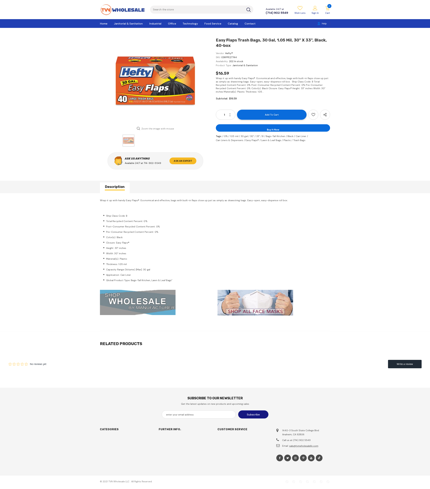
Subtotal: (222, 98)
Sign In (315, 12)
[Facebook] (279, 458)
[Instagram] (295, 458)
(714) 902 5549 (277, 13)
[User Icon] (315, 8)
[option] (155, 81)
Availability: (222, 61)
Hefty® (229, 53)
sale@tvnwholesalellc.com (303, 445)
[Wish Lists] (313, 115)
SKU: (218, 57)
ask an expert (183, 160)
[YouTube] (311, 458)
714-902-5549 (152, 163)
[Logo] (122, 9)
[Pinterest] (303, 458)
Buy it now (273, 129)
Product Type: (224, 65)
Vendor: (220, 53)
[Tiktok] (319, 458)
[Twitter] (287, 458)
